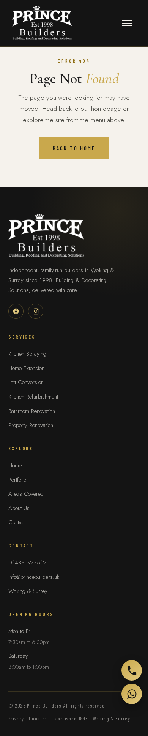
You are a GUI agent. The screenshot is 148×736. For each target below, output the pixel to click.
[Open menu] (127, 23)
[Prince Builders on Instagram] (35, 311)
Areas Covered (26, 494)
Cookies (38, 719)
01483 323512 (27, 562)
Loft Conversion (26, 382)
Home (15, 465)
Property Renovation (30, 425)
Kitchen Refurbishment (33, 396)
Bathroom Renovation (31, 411)
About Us (19, 508)
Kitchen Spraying (27, 354)
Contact (16, 522)
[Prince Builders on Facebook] (16, 311)
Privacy (16, 719)
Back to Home (74, 148)
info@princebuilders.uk (33, 577)
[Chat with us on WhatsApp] (131, 694)
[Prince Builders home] (42, 23)
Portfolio (17, 480)
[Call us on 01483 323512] (131, 670)
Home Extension (26, 368)
